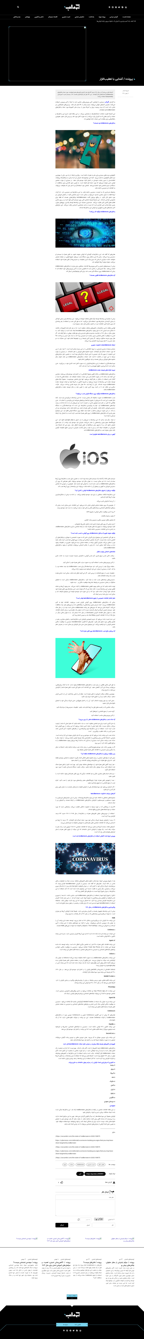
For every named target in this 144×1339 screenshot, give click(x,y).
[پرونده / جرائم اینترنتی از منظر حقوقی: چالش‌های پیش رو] (120, 1246)
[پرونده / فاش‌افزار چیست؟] (87, 1246)
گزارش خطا (108, 1182)
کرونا (65, 1165)
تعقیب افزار (101, 1165)
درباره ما (65, 1325)
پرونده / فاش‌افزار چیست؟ (92, 1262)
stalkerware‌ (80, 1165)
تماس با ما (78, 1325)
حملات (71, 1165)
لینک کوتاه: (112, 1174)
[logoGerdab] (72, 1315)
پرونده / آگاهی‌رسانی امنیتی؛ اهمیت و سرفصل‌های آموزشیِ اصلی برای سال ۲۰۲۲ (56, 1264)
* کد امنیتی (111, 1219)
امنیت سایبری (91, 1165)
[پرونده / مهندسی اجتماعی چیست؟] (23, 1246)
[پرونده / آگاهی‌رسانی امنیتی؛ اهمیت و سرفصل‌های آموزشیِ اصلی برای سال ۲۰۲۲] (56, 1246)
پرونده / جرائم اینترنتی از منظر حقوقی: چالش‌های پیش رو (120, 1264)
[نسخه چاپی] (119, 98)
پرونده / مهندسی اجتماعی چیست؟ (25, 1262)
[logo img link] (72, 7)
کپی (80, 1173)
